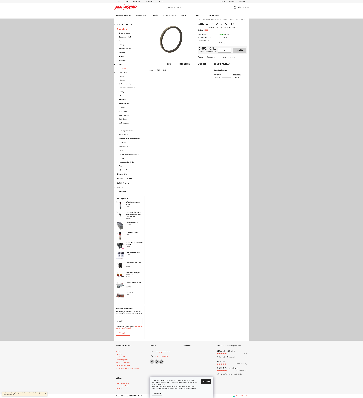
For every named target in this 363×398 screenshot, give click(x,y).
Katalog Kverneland (123, 363)
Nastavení (157, 393)
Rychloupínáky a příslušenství (129, 154)
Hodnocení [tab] (184, 63)
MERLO (205, 30)
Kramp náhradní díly (123, 386)
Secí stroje (122, 53)
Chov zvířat (122, 174)
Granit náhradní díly (123, 383)
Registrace (242, 1)
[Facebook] (152, 361)
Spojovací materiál (125, 37)
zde (195, 389)
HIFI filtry (119, 388)
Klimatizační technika (126, 162)
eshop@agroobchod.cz (162, 352)
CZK (222, 1)
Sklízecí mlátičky (125, 84)
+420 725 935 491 (161, 356)
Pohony (121, 41)
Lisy (120, 96)
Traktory (122, 57)
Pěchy (121, 150)
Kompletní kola (124, 135)
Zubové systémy (124, 146)
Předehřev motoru (125, 127)
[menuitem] (123, 15)
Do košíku (239, 50)
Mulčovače (123, 100)
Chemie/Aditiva (124, 33)
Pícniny (121, 92)
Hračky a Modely (124, 178)
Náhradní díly (123, 29)
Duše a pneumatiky (125, 131)
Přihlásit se (123, 333)
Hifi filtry (122, 158)
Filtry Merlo (123, 72)
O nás (118, 1)
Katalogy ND (137, 1)
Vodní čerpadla (124, 123)
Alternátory (123, 111)
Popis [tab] (168, 63)
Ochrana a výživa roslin (127, 88)
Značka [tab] (222, 63)
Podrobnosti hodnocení (228, 27)
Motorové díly (124, 103)
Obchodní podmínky (123, 365)
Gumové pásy (123, 143)
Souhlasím (206, 381)
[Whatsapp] (161, 361)
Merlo (121, 64)
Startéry (122, 107)
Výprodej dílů (123, 170)
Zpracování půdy (125, 49)
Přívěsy (121, 45)
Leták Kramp (123, 183)
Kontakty (126, 1)
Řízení (121, 166)
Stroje (120, 187)
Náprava (122, 80)
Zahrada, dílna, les (125, 24)
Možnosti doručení (204, 40)
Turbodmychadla (124, 115)
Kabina (121, 76)
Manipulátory (123, 60)
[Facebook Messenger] (157, 361)
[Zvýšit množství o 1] (229, 50)
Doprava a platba (150, 1)
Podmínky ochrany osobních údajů (127, 368)
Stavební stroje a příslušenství (129, 139)
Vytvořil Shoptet (241, 396)
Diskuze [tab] (202, 63)
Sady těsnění (123, 119)
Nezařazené (123, 68)
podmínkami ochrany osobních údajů (129, 327)
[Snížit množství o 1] (219, 50)
